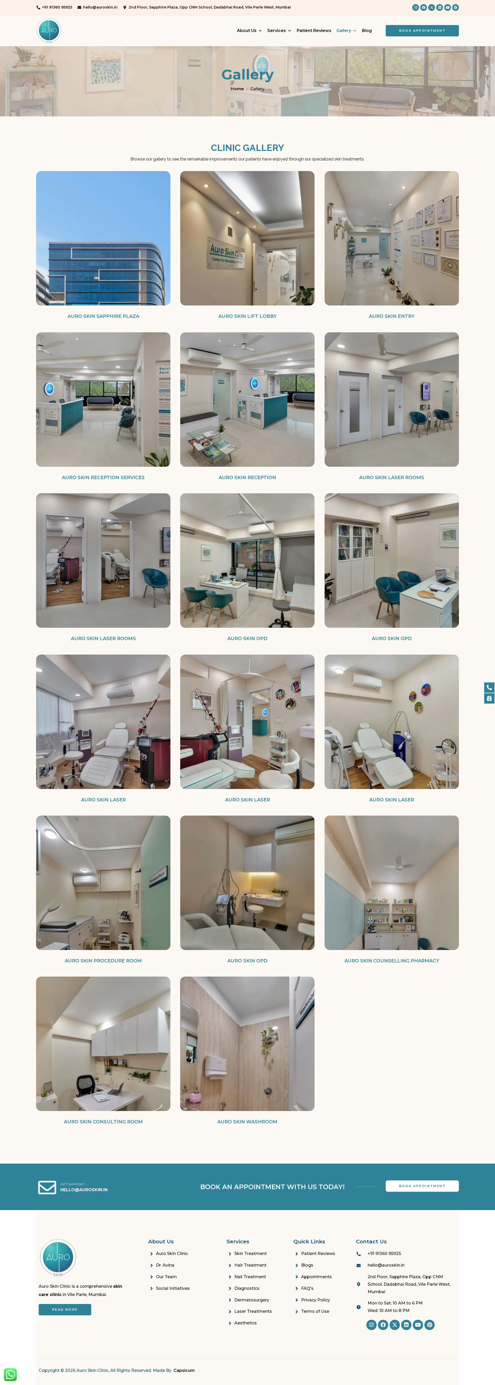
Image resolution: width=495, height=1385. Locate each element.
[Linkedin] (439, 7)
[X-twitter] (431, 7)
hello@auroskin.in (84, 1189)
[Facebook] (423, 7)
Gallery (343, 30)
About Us (247, 30)
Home (237, 88)
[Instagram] (415, 7)
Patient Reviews (314, 30)
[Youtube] (447, 7)
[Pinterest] (455, 7)
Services (276, 30)
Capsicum (184, 1370)
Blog (367, 30)
